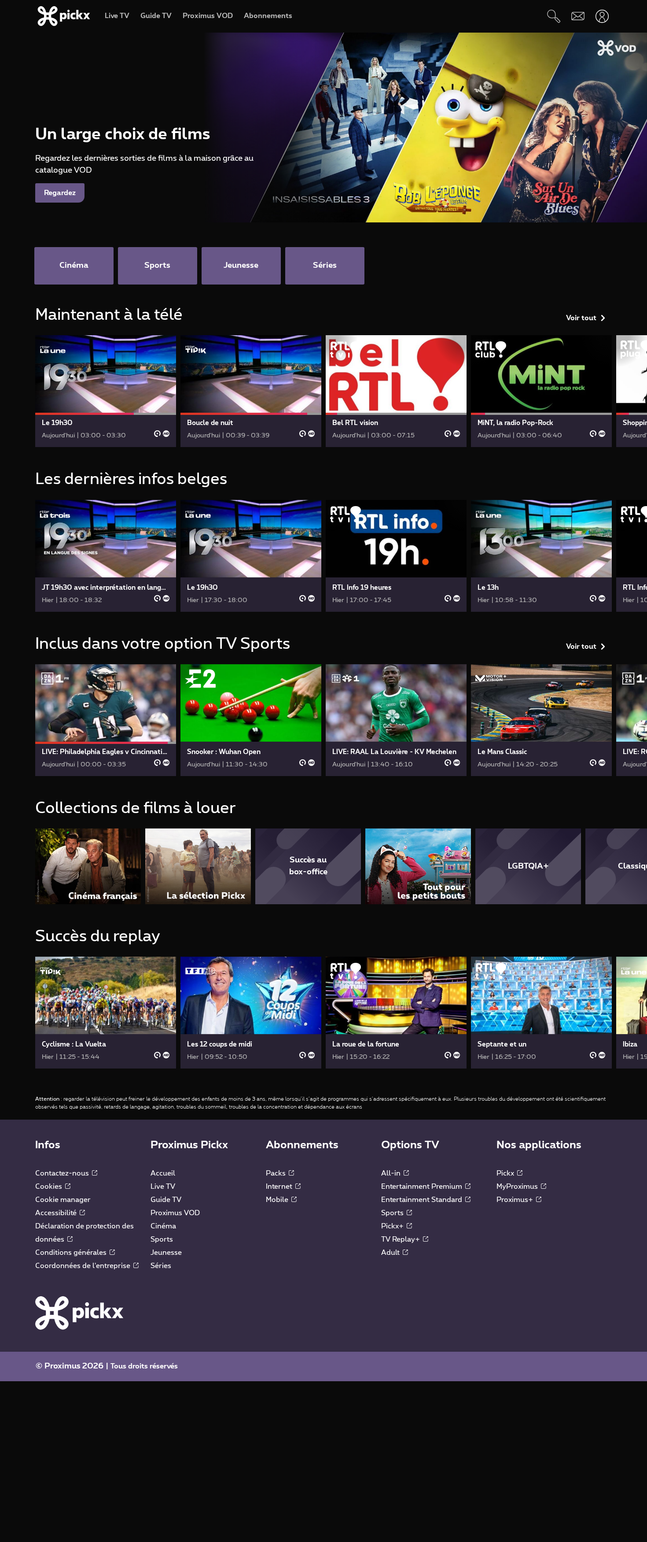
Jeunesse (166, 1252)
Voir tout (581, 318)
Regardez (60, 192)
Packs (276, 1173)
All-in (391, 1173)
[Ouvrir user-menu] (602, 16)
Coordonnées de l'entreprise (83, 1265)
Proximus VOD (175, 1213)
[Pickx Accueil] (79, 1312)
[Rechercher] (553, 16)
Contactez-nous (63, 1173)
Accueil (163, 1173)
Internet (280, 1186)
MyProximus (518, 1186)
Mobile (278, 1199)
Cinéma (163, 1226)
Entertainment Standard (422, 1199)
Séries (161, 1265)
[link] (105, 391)
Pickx (506, 1173)
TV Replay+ (401, 1239)
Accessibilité (56, 1213)
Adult (391, 1252)
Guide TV (166, 1199)
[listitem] (88, 866)
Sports (162, 1239)
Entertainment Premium (422, 1186)
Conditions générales (71, 1252)
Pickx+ (393, 1226)
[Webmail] (578, 16)
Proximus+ (515, 1199)
